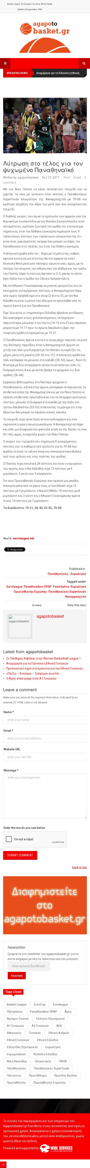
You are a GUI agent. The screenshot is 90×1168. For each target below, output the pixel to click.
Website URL (12, 749)
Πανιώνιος (14, 1075)
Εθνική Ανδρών (59, 1033)
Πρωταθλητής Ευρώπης (30, 591)
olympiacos (14, 1011)
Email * (8, 730)
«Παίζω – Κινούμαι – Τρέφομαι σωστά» (32, 673)
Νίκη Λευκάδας (17, 1061)
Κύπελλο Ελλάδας (46, 1054)
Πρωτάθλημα (37, 1075)
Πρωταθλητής (16, 1082)
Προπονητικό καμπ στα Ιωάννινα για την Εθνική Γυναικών (44, 668)
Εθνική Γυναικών (18, 1040)
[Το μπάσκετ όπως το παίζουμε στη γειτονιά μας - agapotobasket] (45, 36)
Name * (9, 712)
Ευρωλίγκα (78, 586)
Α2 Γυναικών (40, 1025)
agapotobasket (28, 177)
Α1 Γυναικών (15, 1025)
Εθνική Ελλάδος (48, 1040)
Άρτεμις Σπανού (18, 1018)
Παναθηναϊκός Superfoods (67, 591)
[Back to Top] (3, 1165)
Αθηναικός (14, 1033)
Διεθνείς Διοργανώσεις (27, 9)
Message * (11, 770)
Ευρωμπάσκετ (16, 1054)
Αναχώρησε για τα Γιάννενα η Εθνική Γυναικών (37, 663)
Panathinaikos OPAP (37, 586)
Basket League (13, 4)
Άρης (68, 1011)
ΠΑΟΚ (63, 1061)
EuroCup (36, 4)
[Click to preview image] (45, 125)
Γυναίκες (35, 1033)
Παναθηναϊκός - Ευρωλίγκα (67, 574)
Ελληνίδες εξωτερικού (22, 1047)
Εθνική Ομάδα (46, 4)
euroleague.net (24, 538)
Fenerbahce (61, 586)
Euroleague (14, 586)
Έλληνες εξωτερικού (50, 1018)
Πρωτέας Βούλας (65, 1075)
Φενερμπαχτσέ (75, 596)
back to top (79, 867)
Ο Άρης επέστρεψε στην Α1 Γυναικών (31, 678)
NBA (40, 9)
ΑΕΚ (59, 1025)
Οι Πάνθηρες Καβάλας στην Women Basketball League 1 (43, 658)
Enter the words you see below (24, 827)
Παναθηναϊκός (16, 1068)
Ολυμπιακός (43, 1061)
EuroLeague (26, 4)
